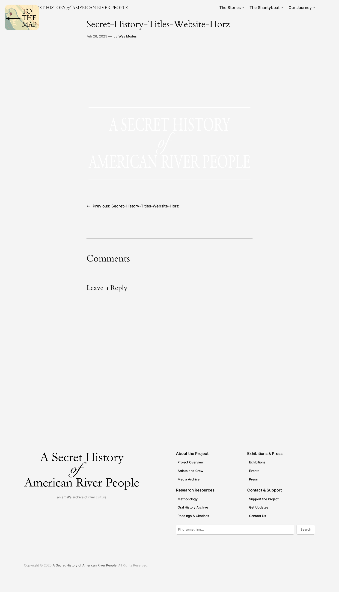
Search (305, 529)
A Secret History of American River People (84, 565)
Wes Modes (128, 36)
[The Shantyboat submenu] (282, 7)
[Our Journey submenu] (314, 7)
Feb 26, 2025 (96, 36)
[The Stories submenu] (243, 7)
